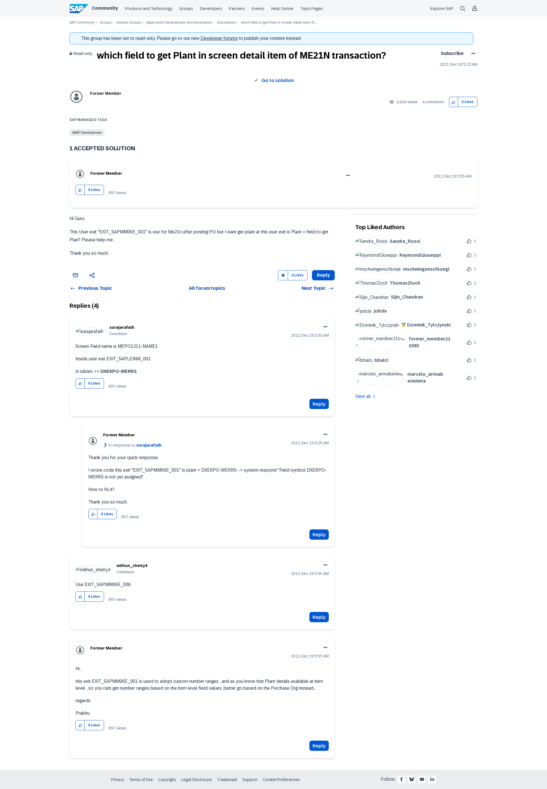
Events (258, 8)
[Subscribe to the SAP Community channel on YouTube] (422, 779)
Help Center (282, 8)
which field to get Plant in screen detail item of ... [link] (279, 22)
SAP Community (82, 22)
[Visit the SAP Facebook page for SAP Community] (401, 779)
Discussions (226, 22)
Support (250, 779)
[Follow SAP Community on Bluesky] (411, 779)
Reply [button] (323, 275)
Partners (237, 8)
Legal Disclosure (196, 779)
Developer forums (219, 38)
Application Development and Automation (179, 22)
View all (363, 396)
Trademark (227, 779)
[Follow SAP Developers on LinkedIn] (432, 779)
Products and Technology (148, 8)
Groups (186, 8)
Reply (319, 404)
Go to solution (278, 80)
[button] (453, 102)
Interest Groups (129, 22)
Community (105, 8)
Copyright (167, 779)
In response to (135, 445)
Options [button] (472, 53)
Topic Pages (312, 8)
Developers (211, 8)
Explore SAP (441, 8)
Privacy (117, 779)
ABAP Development (87, 133)
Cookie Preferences (281, 779)
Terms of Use (141, 779)
